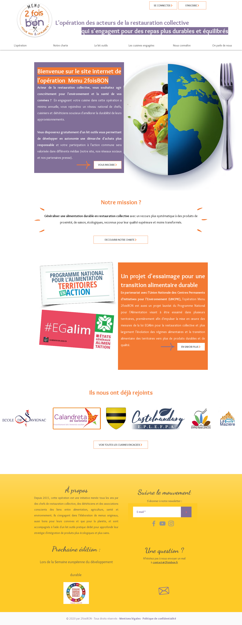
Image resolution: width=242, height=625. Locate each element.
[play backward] (4, 418)
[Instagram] (171, 523)
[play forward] (237, 418)
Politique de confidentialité (159, 618)
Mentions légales (130, 618)
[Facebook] (153, 523)
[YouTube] (162, 523)
